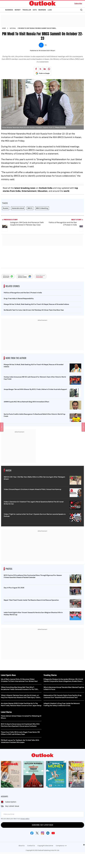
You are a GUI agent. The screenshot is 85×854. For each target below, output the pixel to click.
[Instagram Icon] (42, 833)
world (66, 191)
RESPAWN (42, 10)
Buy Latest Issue (12, 806)
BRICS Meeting (42, 208)
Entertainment (29, 191)
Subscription (10, 802)
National (13, 28)
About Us (22, 846)
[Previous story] (1, 427)
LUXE (50, 10)
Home (4, 28)
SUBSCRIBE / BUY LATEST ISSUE (42, 825)
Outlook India (45, 188)
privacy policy (24, 818)
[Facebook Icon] (32, 833)
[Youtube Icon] (53, 833)
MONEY (18, 10)
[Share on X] (40, 69)
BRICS (30, 208)
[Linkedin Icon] (48, 833)
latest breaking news (24, 188)
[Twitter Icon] (37, 833)
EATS (35, 10)
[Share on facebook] (36, 69)
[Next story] (83, 427)
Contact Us (31, 846)
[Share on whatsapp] (49, 69)
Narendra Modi (18, 208)
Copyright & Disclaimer (45, 846)
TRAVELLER (26, 10)
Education (42, 191)
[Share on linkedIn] (45, 69)
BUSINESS (9, 10)
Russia (5, 208)
